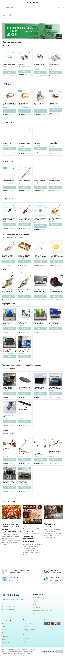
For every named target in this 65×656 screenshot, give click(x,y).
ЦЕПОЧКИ (7, 122)
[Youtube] (48, 623)
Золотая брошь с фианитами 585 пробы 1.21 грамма (8, 256)
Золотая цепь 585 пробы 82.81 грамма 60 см (39, 143)
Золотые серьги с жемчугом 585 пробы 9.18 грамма (55, 66)
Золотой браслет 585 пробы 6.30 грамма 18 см (54, 182)
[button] (4, 31)
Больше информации (47, 651)
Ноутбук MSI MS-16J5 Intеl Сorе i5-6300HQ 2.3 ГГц (24, 351)
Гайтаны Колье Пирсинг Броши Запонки (12, 237)
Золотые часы (5, 272)
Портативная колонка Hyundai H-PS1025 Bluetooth (55, 388)
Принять (59, 651)
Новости (7, 521)
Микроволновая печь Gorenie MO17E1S (39, 388)
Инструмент (5, 433)
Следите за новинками (15, 572)
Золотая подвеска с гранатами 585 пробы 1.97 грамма (24, 219)
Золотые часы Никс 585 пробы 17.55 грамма (8, 291)
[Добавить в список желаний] (13, 52)
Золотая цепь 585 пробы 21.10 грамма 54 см (9, 143)
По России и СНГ (56, 572)
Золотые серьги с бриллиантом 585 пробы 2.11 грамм (39, 66)
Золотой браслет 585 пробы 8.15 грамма (39, 182)
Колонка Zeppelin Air (24, 387)
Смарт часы (22, 272)
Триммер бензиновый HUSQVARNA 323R (9, 450)
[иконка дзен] (52, 623)
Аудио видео (12, 368)
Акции (3, 521)
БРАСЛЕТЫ (7, 161)
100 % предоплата (55, 580)
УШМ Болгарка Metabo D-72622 (23, 481)
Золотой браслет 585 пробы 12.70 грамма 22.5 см (24, 182)
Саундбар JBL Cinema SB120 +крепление (23, 409)
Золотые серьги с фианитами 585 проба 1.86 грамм (9, 66)
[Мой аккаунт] (63, 7)
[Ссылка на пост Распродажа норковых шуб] (53, 512)
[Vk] (45, 623)
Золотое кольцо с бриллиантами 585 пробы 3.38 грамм (9, 104)
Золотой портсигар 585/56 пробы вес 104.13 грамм (24, 256)
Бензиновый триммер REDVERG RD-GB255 (24, 453)
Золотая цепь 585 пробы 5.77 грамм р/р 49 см (24, 143)
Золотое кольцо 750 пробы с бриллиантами (39, 104)
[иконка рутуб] (55, 623)
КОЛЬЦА (6, 84)
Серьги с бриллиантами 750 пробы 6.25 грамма (24, 66)
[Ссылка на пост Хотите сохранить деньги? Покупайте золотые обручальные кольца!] (11, 512)
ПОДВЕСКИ (7, 198)
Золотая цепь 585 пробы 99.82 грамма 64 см (55, 143)
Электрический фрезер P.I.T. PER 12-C (8, 482)
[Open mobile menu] (2, 7)
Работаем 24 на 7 (14, 580)
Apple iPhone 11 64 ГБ (9, 415)
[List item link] (48, 598)
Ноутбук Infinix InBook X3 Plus (38, 322)
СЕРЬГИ (6, 45)
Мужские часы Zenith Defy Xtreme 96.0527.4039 (56, 291)
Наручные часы (14, 272)
